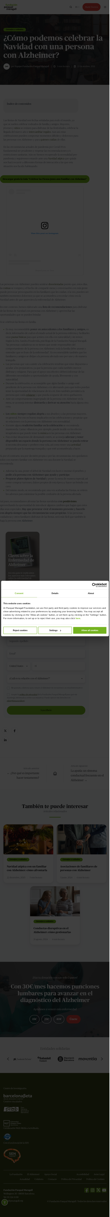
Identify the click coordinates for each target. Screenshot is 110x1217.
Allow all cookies (88, 630)
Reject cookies (19, 630)
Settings (52, 630)
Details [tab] (53, 593)
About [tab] (89, 593)
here (85, 618)
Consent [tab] (18, 593)
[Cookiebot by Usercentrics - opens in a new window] (92, 585)
